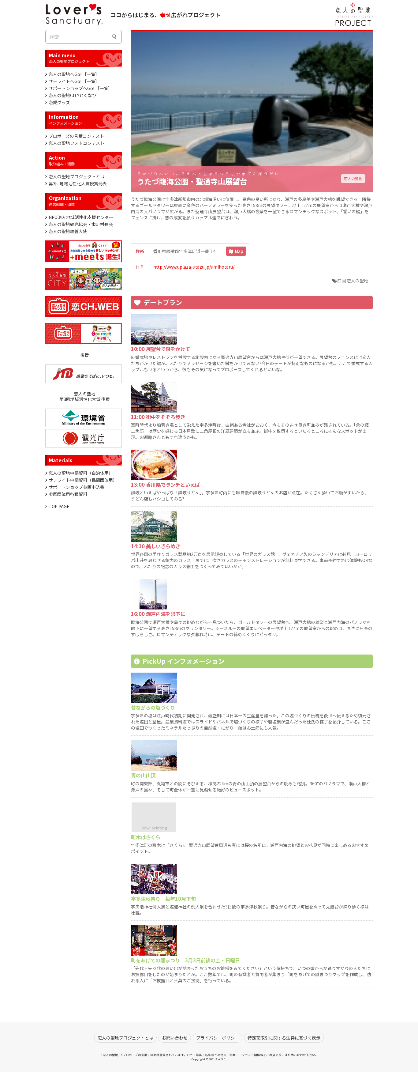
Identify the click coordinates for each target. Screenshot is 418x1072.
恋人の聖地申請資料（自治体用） (81, 473)
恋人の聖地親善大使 (68, 231)
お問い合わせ (175, 1038)
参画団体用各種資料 (68, 494)
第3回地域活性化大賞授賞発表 (78, 183)
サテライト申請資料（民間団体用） (83, 480)
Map (239, 251)
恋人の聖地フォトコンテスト (76, 143)
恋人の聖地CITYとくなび (72, 95)
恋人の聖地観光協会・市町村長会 (81, 224)
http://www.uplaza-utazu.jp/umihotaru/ (193, 267)
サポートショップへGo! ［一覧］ (80, 88)
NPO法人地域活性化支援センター (81, 217)
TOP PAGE (59, 506)
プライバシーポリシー (217, 1038)
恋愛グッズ (59, 102)
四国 (341, 280)
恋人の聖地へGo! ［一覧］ (74, 74)
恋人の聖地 (353, 178)
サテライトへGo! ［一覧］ (74, 81)
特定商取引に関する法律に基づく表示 (284, 1038)
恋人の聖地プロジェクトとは (76, 176)
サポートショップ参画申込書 (76, 487)
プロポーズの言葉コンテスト (76, 136)
